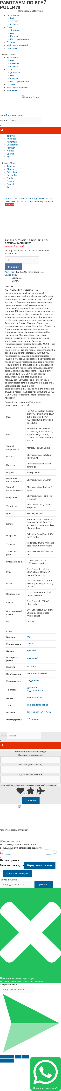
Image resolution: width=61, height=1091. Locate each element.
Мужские (42, 673)
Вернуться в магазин (39, 865)
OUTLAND (32, 666)
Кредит (14, 36)
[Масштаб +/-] (25, 1056)
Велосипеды (13, 15)
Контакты (12, 48)
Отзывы (11, 42)
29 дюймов (33, 680)
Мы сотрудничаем (19, 39)
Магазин (19, 198)
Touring (11, 135)
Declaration (12, 144)
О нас (9, 27)
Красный (31, 650)
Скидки (14, 24)
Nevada (10, 150)
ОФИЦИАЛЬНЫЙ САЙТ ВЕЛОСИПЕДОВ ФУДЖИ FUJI (21, 848)
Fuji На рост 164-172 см (39, 712)
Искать (3, 120)
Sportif (10, 153)
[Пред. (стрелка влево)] (3, 1061)
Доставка (15, 30)
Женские (32, 673)
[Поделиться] (10, 1056)
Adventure (12, 141)
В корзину (13, 267)
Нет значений (34, 697)
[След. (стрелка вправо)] (10, 1061)
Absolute (11, 138)
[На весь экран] (18, 1056)
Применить (44, 884)
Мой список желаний (17, 45)
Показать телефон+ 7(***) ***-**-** (30, 106)
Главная (9, 198)
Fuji (12, 18)
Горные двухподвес (37, 704)
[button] (30, 54)
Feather (11, 147)
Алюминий (32, 658)
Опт (12, 33)
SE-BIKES (15, 21)
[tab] (34, 277)
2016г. (30, 643)
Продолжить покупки (17, 873)
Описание (17, 278)
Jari (8, 156)
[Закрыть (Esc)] (3, 1056)
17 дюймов (33, 719)
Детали (15, 280)
